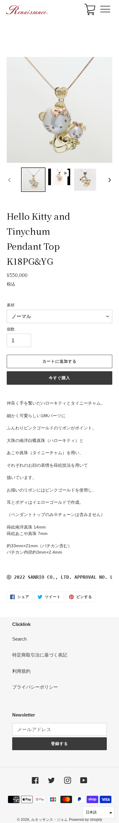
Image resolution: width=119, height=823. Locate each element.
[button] (98, 812)
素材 (11, 305)
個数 (11, 329)
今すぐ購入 (59, 378)
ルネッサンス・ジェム (49, 819)
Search (19, 639)
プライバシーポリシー (35, 687)
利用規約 (21, 671)
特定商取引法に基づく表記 (39, 654)
